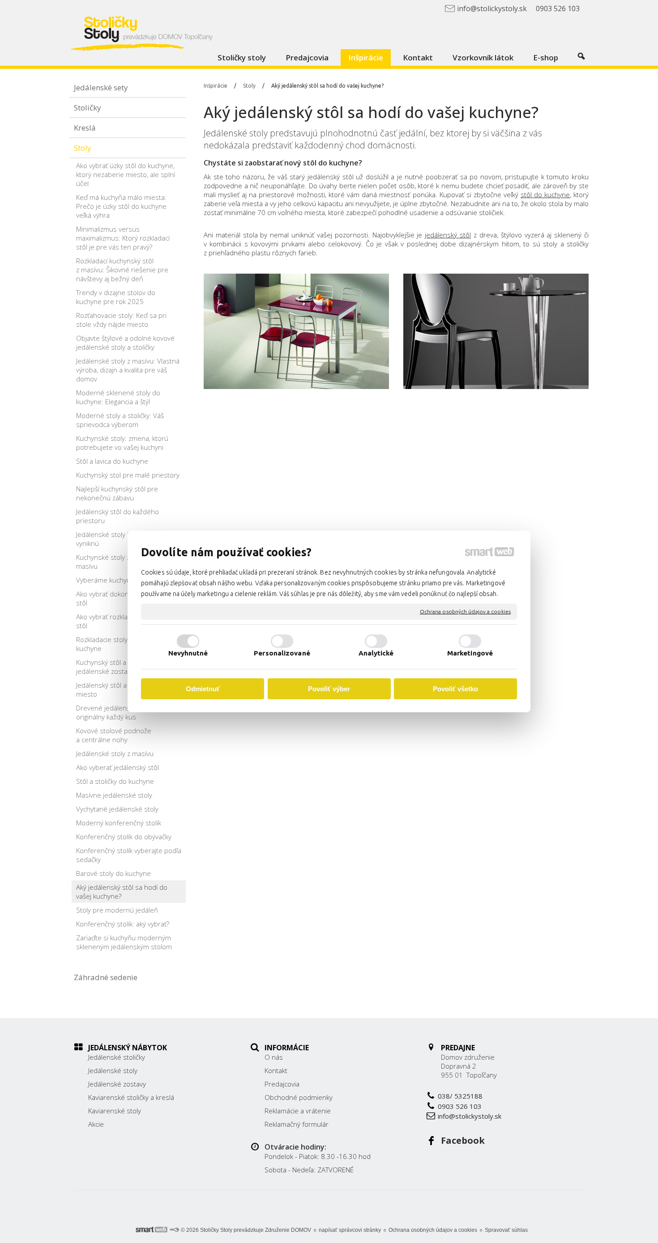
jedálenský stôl (448, 234)
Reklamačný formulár (297, 1124)
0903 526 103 (460, 1106)
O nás (274, 1057)
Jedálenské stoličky (116, 1057)
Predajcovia (282, 1083)
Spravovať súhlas (506, 1230)
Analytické (376, 653)
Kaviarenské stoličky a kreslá (131, 1097)
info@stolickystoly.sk (469, 1116)
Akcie (96, 1124)
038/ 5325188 (460, 1095)
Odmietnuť (203, 689)
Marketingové (470, 653)
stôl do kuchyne (545, 194)
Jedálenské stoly (236, 133)
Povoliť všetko (455, 689)
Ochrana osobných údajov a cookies (465, 611)
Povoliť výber (329, 689)
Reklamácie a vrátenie (298, 1110)
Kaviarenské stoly (114, 1110)
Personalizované (282, 653)
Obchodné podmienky (299, 1097)
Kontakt (276, 1070)
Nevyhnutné (188, 653)
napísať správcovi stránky (350, 1230)
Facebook (463, 1140)
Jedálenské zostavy (117, 1083)
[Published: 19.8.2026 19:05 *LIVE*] (174, 1230)
